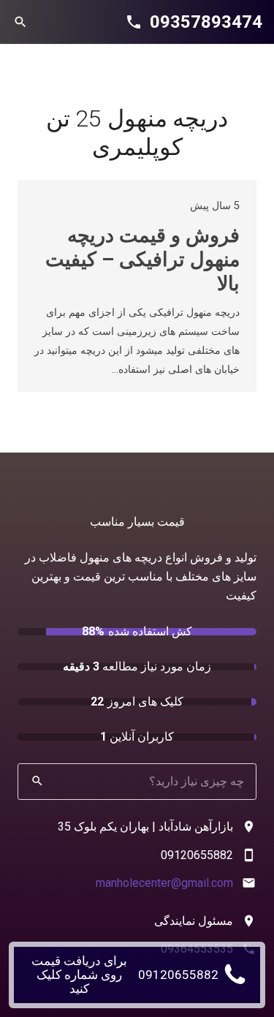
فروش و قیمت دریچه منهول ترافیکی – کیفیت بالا (142, 259)
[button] (20, 22)
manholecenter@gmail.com (164, 883)
